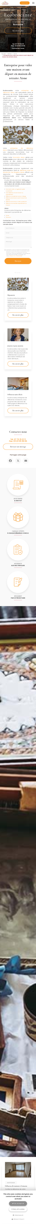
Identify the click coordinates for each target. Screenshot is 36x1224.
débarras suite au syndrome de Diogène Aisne (18, 171)
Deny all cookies (18, 1209)
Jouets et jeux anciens (15, 346)
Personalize (18, 1215)
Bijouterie (11, 295)
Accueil (4, 54)
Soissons (8, 217)
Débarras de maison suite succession (16, 201)
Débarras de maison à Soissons (16, 1186)
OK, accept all (19, 1203)
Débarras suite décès (15, 394)
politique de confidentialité (15, 256)
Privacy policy (18, 1219)
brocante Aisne (18, 157)
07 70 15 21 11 (20, 439)
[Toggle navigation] (33, 3)
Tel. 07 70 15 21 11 (18, 44)
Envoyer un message (18, 446)
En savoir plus (18, 31)
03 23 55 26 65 (20, 441)
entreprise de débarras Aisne (18, 149)
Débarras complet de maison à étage (16, 196)
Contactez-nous (24, 3)
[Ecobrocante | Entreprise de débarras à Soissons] (5, 3)
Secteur (10, 54)
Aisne (15, 54)
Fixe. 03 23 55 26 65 (18, 46)
